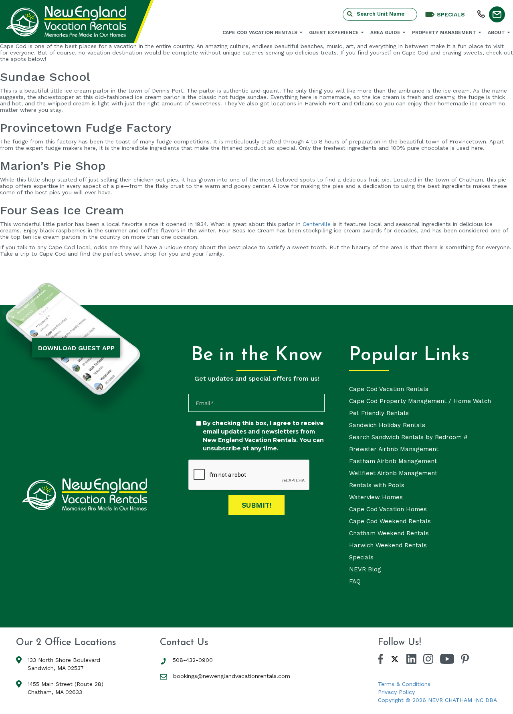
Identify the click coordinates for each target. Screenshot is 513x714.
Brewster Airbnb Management (393, 449)
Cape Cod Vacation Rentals (259, 32)
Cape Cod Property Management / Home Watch (420, 401)
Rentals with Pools (376, 485)
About (496, 32)
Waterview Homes (376, 497)
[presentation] (249, 475)
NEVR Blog (365, 569)
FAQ (355, 581)
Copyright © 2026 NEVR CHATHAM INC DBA (437, 700)
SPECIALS (451, 14)
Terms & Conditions (404, 684)
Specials (361, 557)
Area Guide (385, 32)
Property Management (444, 32)
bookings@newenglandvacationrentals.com (231, 676)
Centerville (317, 224)
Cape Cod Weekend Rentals (390, 521)
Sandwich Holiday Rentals (387, 425)
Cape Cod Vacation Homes (388, 509)
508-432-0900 (193, 660)
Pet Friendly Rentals (379, 413)
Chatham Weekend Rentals (389, 533)
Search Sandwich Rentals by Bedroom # (408, 437)
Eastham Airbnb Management (393, 461)
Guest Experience (334, 32)
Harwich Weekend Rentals (388, 545)
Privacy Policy (396, 692)
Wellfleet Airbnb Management (393, 473)
